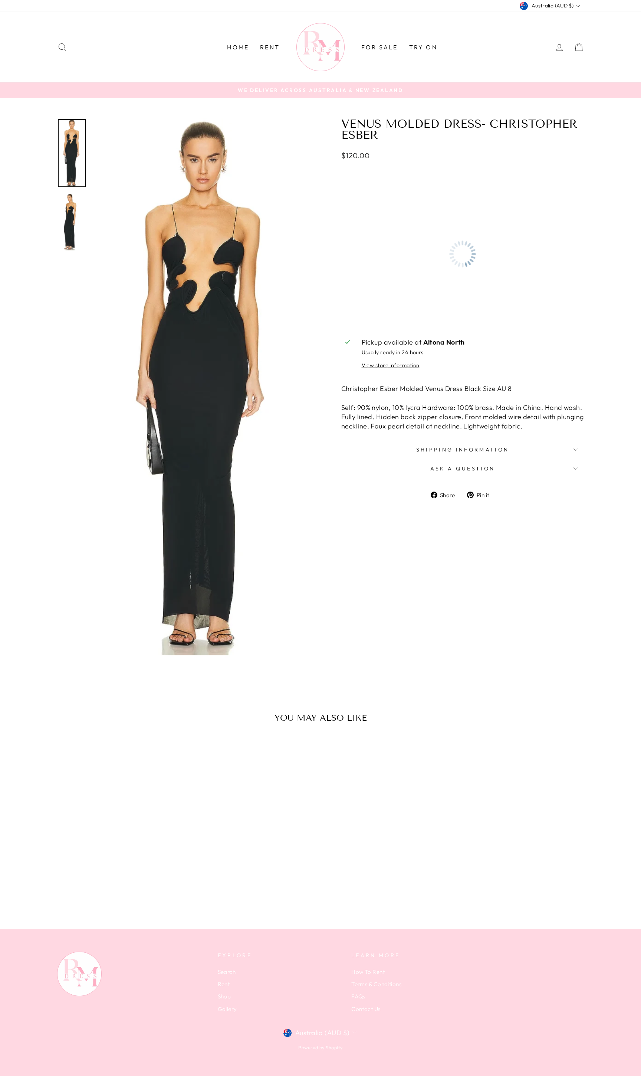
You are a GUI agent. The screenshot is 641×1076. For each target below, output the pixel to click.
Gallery (227, 1009)
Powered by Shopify (320, 1047)
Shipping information (462, 449)
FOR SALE (379, 47)
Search (227, 971)
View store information (391, 365)
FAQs (358, 996)
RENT (270, 47)
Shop (224, 996)
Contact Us (366, 1009)
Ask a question (462, 468)
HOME (238, 47)
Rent (224, 984)
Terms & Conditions (376, 984)
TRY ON (423, 47)
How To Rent (368, 971)
